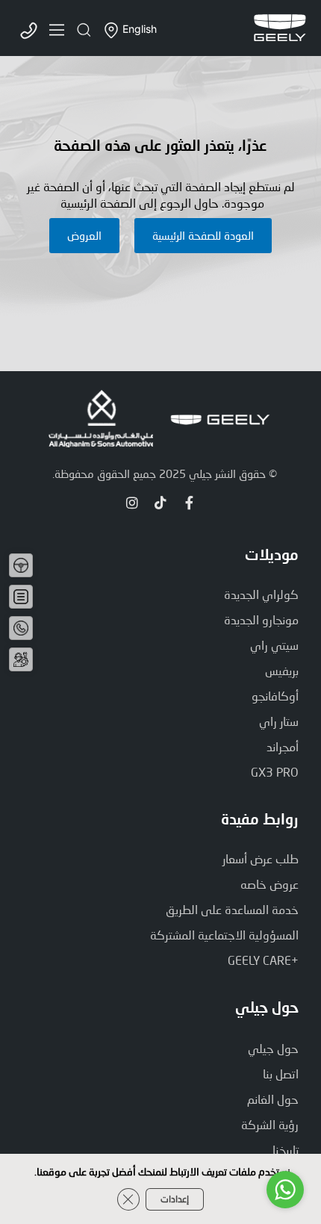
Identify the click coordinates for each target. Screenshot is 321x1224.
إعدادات (174, 1199)
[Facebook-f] (189, 502)
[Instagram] (132, 502)
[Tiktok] (160, 502)
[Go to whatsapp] (285, 1189)
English (139, 29)
